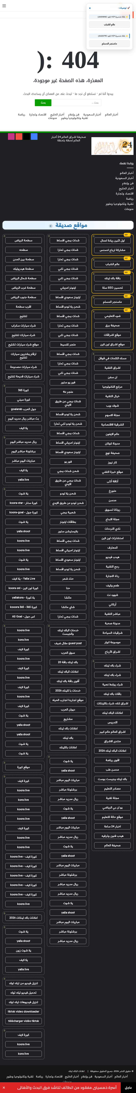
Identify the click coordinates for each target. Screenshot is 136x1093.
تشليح (23, 316)
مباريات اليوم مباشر (68, 780)
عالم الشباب (112, 264)
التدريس (112, 722)
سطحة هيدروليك (23, 268)
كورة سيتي (23, 399)
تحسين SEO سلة (112, 287)
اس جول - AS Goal (23, 616)
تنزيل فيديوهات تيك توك (23, 1002)
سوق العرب (68, 652)
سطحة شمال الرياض (23, 278)
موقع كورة (23, 767)
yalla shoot (68, 770)
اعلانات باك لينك (68, 728)
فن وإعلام (73, 114)
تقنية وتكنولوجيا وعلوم (74, 118)
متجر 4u (68, 391)
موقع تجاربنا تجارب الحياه (68, 700)
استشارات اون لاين (113, 538)
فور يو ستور (68, 382)
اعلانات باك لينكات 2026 (23, 917)
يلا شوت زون (23, 950)
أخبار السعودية (92, 114)
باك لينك (68, 737)
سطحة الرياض (23, 240)
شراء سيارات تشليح (23, 335)
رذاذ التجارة (112, 576)
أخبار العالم (111, 114)
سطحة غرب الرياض (23, 287)
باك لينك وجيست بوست (112, 779)
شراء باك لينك (112, 665)
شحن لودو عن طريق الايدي (68, 502)
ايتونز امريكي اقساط (68, 442)
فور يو (68, 461)
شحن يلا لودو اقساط (68, 306)
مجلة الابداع (112, 519)
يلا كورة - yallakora (23, 597)
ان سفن (112, 377)
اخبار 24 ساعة (112, 826)
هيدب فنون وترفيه (113, 835)
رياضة (21, 114)
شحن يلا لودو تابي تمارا (68, 423)
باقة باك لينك (112, 278)
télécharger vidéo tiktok (23, 1021)
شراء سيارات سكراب (23, 325)
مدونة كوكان (112, 443)
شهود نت (112, 594)
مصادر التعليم (112, 788)
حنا (68, 588)
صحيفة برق (112, 325)
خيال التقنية (112, 396)
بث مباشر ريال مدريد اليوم (23, 418)
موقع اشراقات (112, 334)
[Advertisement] (68, 29)
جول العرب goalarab (23, 409)
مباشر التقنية (112, 613)
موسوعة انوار (112, 642)
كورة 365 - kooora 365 (23, 607)
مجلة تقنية (112, 798)
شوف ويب (112, 405)
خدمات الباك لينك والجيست (68, 632)
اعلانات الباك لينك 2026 (112, 750)
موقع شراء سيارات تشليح (23, 344)
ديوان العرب (68, 709)
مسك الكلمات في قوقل (112, 358)
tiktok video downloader (23, 1011)
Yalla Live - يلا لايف (23, 578)
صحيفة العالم (112, 845)
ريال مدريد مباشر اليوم (23, 441)
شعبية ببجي (68, 512)
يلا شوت (68, 761)
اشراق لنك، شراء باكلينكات (112, 703)
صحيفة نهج (112, 453)
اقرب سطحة (23, 306)
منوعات (52, 118)
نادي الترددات (112, 528)
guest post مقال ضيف (68, 643)
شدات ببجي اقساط (68, 240)
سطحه (23, 249)
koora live (23, 540)
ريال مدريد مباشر (68, 799)
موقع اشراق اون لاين (112, 344)
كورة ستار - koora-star (23, 502)
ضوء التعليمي (112, 316)
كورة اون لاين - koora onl (23, 588)
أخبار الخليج (57, 114)
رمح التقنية (112, 566)
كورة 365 (23, 390)
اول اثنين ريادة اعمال (112, 240)
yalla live (23, 479)
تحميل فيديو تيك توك (23, 992)
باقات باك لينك (112, 693)
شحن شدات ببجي (68, 471)
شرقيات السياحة (112, 632)
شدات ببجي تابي (68, 268)
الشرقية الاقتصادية (112, 424)
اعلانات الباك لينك (112, 712)
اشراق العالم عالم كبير (113, 731)
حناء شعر (68, 578)
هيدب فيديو (112, 557)
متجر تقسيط (68, 344)
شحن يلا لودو (68, 493)
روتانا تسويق (112, 509)
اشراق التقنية (112, 367)
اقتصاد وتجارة (37, 114)
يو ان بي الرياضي (112, 807)
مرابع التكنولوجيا (112, 386)
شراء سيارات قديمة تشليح (23, 376)
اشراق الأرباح (112, 651)
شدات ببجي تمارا (68, 249)
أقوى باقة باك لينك (68, 681)
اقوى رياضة (112, 760)
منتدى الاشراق (112, 741)
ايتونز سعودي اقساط (68, 297)
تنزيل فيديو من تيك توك (23, 983)
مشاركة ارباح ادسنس (112, 250)
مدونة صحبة (112, 623)
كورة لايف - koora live (23, 856)
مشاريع (68, 719)
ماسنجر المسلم (112, 301)
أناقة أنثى (112, 481)
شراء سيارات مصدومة (23, 366)
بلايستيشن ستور (68, 531)
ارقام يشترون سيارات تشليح (23, 355)
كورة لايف (23, 649)
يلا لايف (23, 428)
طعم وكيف (112, 585)
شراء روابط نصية (112, 684)
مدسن (112, 500)
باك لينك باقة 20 (68, 662)
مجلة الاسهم (112, 415)
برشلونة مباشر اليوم (23, 451)
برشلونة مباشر (68, 789)
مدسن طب (112, 769)
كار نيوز (112, 462)
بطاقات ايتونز (68, 521)
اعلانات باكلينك (68, 747)
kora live (23, 639)
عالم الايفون (112, 434)
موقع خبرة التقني (112, 471)
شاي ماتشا (68, 607)
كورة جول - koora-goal (23, 512)
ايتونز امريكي (68, 287)
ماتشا (68, 597)
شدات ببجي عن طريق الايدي (68, 403)
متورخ (112, 490)
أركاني (112, 604)
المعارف (112, 547)
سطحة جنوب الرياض (23, 297)
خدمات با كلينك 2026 (68, 690)
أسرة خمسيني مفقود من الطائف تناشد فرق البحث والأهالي (67, 1087)
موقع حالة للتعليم (112, 817)
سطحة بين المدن (23, 259)
